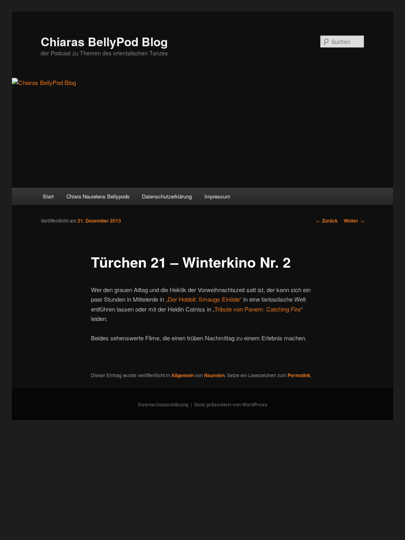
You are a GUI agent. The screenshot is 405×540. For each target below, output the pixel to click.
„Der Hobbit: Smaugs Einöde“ (204, 299)
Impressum (217, 196)
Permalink (299, 375)
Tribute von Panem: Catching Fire (257, 309)
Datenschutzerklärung (167, 196)
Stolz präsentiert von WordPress (230, 404)
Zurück (327, 220)
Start (48, 196)
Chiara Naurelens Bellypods (98, 196)
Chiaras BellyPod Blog (104, 41)
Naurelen (214, 375)
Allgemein (182, 375)
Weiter (354, 220)
